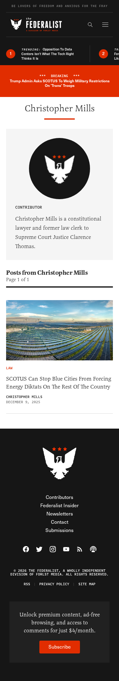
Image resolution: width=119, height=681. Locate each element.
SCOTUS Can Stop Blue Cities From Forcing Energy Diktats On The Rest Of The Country (58, 382)
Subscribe (60, 646)
